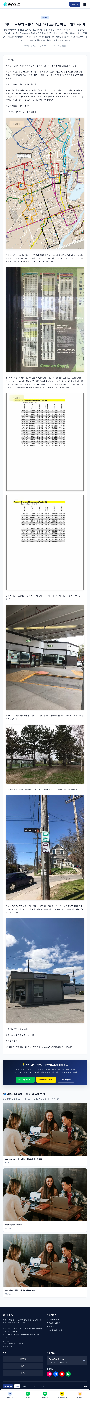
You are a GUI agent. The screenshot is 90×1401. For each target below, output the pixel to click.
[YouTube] (62, 1374)
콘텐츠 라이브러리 (53, 1323)
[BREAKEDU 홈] (16, 4)
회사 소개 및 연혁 (53, 1319)
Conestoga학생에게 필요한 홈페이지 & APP (23, 1159)
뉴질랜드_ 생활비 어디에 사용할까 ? (20, 1290)
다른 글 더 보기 (66, 1080)
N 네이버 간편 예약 (25, 1080)
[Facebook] (55, 1374)
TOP (85, 1386)
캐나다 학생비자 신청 (54, 1330)
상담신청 (74, 4)
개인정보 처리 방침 (37, 1386)
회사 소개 (26, 1386)
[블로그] (68, 1374)
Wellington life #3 (13, 1225)
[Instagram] (49, 1374)
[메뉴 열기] (84, 4)
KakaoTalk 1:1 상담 (46, 1080)
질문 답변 (50, 1326)
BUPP (17, 1386)
